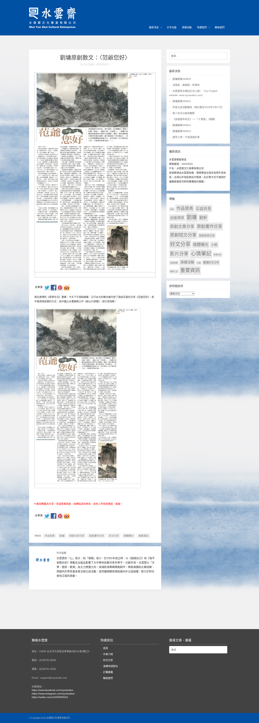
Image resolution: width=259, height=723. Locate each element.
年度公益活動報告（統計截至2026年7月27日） (198, 107)
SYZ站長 (61, 552)
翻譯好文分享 (211, 262)
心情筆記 (201, 253)
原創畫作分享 (96, 535)
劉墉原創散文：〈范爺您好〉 (95, 57)
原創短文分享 (183, 234)
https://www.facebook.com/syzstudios (52, 690)
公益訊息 (203, 208)
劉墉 (62, 535)
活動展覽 (174, 263)
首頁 (105, 648)
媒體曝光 (129, 535)
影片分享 (179, 253)
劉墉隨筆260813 (181, 131)
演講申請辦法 (110, 666)
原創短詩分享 (207, 235)
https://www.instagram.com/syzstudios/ (53, 693)
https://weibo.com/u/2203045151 (50, 697)
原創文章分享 (76, 535)
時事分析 (217, 255)
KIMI (172, 209)
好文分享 (114, 535)
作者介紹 (108, 654)
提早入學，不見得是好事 (186, 137)
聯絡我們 (220, 27)
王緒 (199, 263)
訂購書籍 (108, 672)
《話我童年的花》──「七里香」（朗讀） (194, 119)
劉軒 (203, 218)
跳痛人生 (174, 271)
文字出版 (172, 27)
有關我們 (202, 27)
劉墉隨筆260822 (181, 101)
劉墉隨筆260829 (181, 79)
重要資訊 (143, 535)
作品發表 (50, 535)
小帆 (214, 245)
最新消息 (154, 27)
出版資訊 (177, 218)
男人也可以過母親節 (183, 113)
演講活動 (187, 27)
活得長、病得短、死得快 (186, 85)
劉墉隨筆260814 (181, 125)
